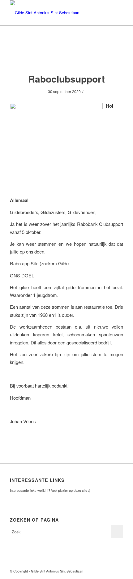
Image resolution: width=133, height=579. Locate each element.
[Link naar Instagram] (118, 571)
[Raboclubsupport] (66, 55)
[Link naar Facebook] (109, 571)
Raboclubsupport (66, 78)
